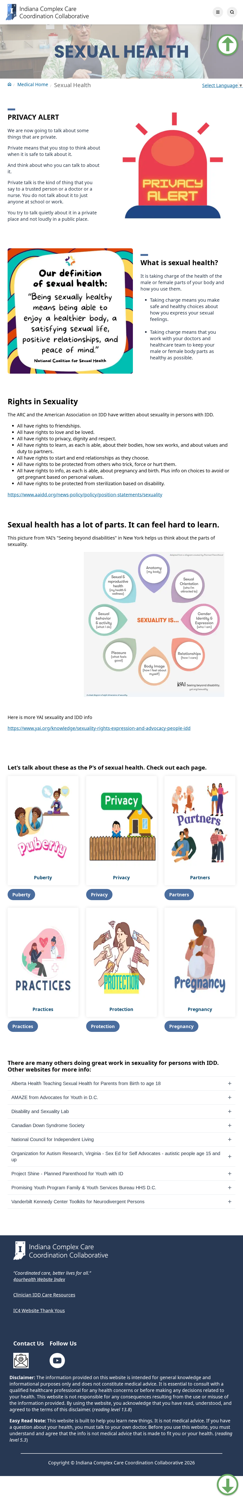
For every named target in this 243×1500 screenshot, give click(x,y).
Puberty (21, 894)
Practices (22, 1026)
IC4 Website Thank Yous (39, 1310)
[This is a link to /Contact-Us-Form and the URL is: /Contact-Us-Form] (23, 1361)
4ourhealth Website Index (39, 1279)
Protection (103, 1026)
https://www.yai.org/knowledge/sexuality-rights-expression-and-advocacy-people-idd (99, 728)
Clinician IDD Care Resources (44, 1295)
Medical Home (32, 84)
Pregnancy (181, 1026)
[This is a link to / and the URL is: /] (107, 12)
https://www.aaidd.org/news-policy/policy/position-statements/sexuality (85, 494)
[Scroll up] (227, 45)
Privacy (99, 894)
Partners (179, 894)
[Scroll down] (227, 1484)
